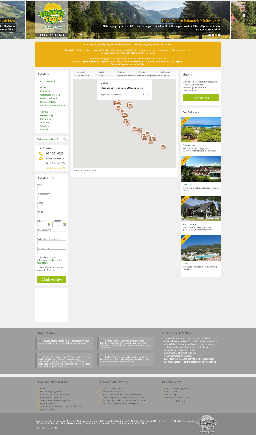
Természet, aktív (83, 75)
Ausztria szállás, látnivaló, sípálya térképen (122, 394)
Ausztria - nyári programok (176, 388)
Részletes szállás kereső (113, 391)
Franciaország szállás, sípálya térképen (120, 403)
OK (144, 95)
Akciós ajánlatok (46, 81)
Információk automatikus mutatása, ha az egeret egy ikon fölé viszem (143, 75)
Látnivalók (80, 72)
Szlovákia (43, 126)
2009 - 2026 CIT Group (46, 428)
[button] (139, 131)
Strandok (142, 72)
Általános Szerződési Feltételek (54, 394)
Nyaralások (43, 91)
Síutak (41, 87)
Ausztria (42, 111)
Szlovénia (43, 129)
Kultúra (100, 75)
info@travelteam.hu (55, 158)
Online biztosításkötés (112, 388)
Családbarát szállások (48, 94)
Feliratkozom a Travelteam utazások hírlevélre (51, 269)
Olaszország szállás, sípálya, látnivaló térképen (123, 397)
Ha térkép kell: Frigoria (174, 401)
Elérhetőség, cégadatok (51, 391)
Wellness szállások (47, 98)
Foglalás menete (48, 403)
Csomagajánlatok (46, 101)
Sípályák (101, 72)
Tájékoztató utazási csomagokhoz (55, 400)
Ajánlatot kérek (52, 279)
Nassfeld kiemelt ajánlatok (51, 105)
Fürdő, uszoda (165, 72)
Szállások (121, 72)
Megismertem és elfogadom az (49, 260)
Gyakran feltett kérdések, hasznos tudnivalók (61, 406)
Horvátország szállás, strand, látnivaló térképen (124, 400)
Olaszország (44, 122)
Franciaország (45, 115)
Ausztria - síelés (171, 391)
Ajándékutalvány (48, 409)
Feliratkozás (200, 97)
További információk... (56, 167)
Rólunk (43, 388)
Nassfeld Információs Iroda (176, 397)
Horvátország (44, 118)
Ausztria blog (170, 394)
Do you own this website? (111, 95)
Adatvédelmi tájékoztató (51, 397)
